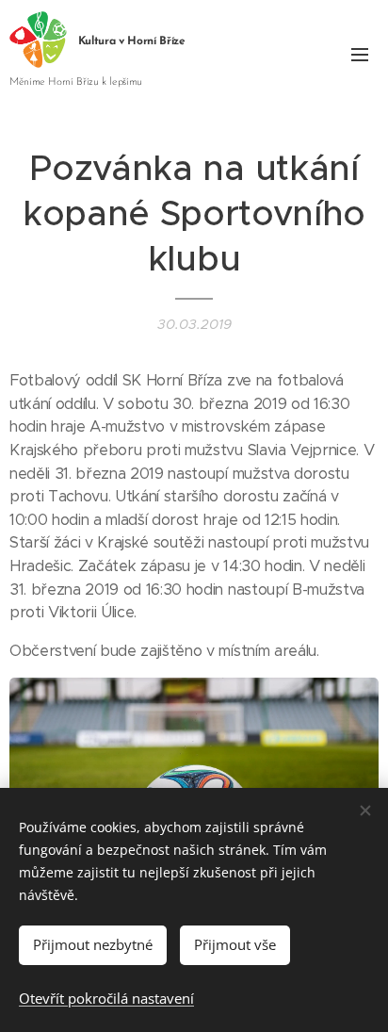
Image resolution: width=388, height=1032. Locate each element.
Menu (360, 54)
